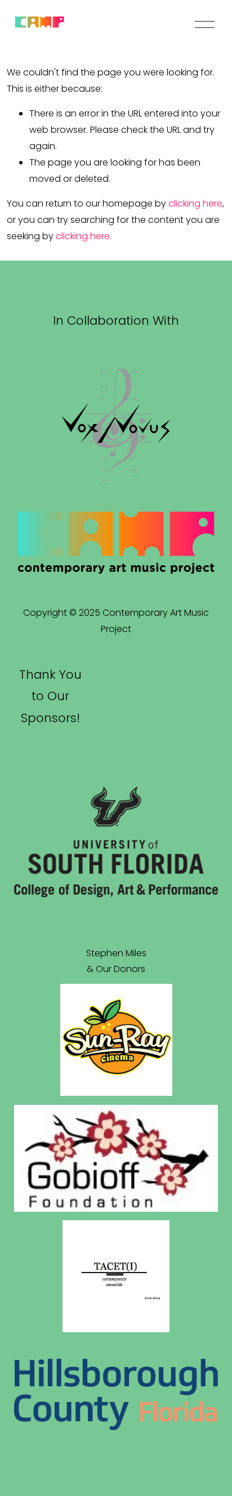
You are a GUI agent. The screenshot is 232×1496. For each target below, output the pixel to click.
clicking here (195, 203)
